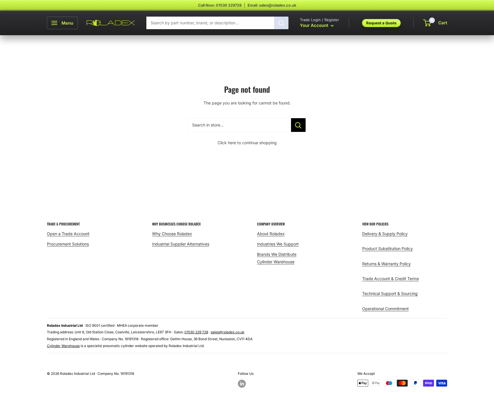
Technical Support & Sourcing (390, 293)
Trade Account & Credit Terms (390, 278)
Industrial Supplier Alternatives (180, 243)
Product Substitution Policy (387, 248)
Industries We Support (278, 243)
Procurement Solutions (68, 243)
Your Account (314, 25)
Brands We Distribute (276, 254)
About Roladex (271, 233)
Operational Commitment (385, 308)
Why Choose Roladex (172, 233)
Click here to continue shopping (247, 142)
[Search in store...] (298, 125)
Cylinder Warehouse (275, 261)
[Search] (281, 23)
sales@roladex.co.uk (227, 332)
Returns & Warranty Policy (386, 263)
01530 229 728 (196, 332)
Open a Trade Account (68, 233)
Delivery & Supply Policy (385, 233)
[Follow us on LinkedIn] (242, 384)
